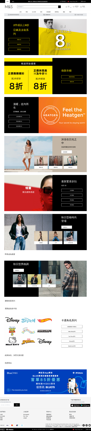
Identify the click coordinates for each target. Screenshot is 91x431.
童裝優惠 (72, 205)
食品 (13, 1)
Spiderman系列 (72, 346)
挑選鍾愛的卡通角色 (71, 326)
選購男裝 (19, 44)
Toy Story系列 (72, 336)
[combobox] (39, 6)
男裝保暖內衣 (19, 121)
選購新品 (65, 227)
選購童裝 (19, 49)
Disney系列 (72, 341)
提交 (17, 405)
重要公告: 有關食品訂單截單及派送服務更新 (38, 1)
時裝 (8, 1)
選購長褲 (72, 81)
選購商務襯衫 (72, 76)
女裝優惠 (72, 190)
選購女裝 (19, 39)
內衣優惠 (72, 195)
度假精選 (65, 152)
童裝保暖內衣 (19, 126)
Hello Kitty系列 (72, 331)
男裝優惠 (72, 200)
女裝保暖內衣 (19, 116)
